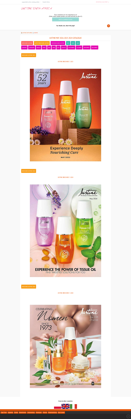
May (49, 47)
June (53, 47)
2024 (73, 43)
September (71, 47)
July (58, 47)
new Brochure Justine (58, 43)
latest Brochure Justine (42, 43)
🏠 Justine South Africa (26, 33)
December (94, 47)
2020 (78, 43)
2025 (68, 43)
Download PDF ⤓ (102, 2)
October (79, 47)
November (87, 47)
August (64, 47)
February (31, 47)
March (38, 47)
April (44, 47)
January (24, 47)
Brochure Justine (27, 43)
